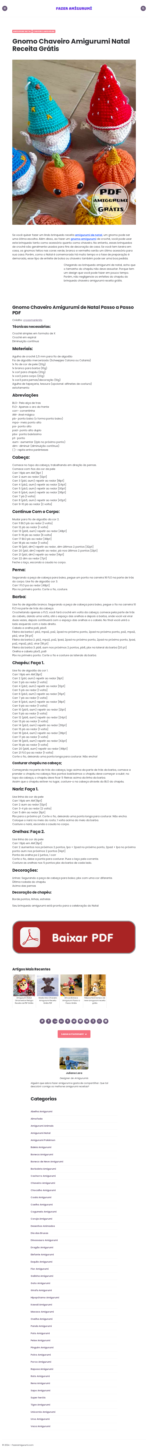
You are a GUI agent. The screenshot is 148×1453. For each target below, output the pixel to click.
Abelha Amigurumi (41, 1111)
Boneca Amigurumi (42, 1154)
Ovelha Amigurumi (41, 1319)
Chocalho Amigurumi (43, 1190)
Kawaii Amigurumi (41, 1304)
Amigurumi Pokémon (43, 1140)
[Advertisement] (36, 283)
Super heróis (38, 1397)
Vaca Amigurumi (40, 1426)
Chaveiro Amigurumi (43, 31)
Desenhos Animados (43, 1226)
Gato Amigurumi (40, 1283)
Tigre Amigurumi (40, 1404)
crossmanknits (32, 320)
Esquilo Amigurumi (41, 1261)
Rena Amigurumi (40, 1383)
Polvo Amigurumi (41, 1354)
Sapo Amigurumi (40, 1390)
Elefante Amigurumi (42, 1254)
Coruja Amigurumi (41, 1218)
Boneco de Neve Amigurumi (47, 1161)
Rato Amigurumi (40, 1376)
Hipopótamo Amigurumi (45, 1297)
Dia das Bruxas (39, 1233)
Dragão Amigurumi (42, 1247)
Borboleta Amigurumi (43, 1169)
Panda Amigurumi (41, 1326)
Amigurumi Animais (42, 1126)
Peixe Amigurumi (40, 1340)
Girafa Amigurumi (41, 1290)
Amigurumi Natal (22, 31)
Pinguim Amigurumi (42, 1347)
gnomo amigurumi (83, 239)
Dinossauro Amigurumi (44, 1240)
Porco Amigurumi (41, 1362)
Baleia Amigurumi (41, 1147)
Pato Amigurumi (40, 1333)
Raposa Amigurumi (42, 1369)
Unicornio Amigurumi (43, 1412)
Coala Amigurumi (41, 1197)
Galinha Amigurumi (42, 1276)
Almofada (36, 1118)
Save (56, 1021)
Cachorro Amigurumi (43, 1176)
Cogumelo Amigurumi (44, 1211)
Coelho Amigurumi (42, 1204)
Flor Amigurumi (40, 1269)
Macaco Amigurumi (42, 1311)
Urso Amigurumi (40, 1419)
